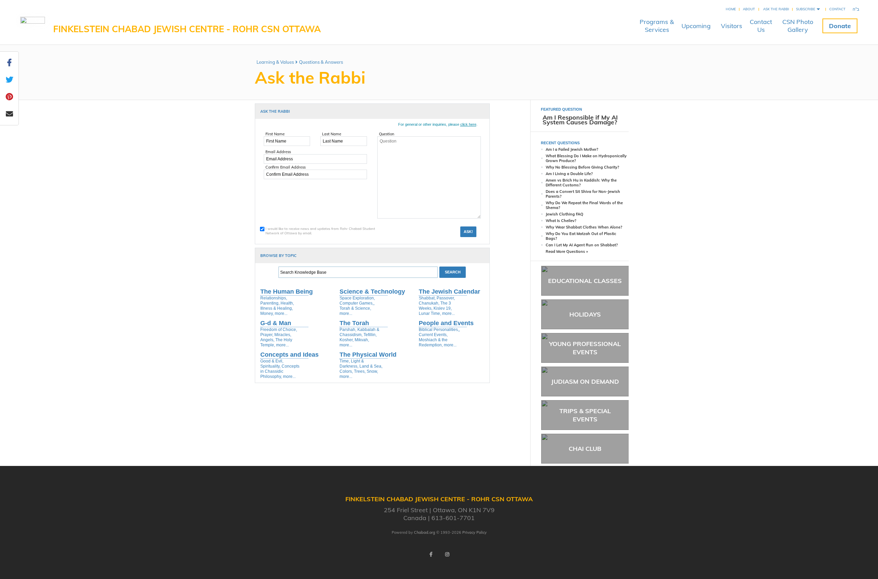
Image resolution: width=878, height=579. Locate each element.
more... (281, 313)
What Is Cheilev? (561, 220)
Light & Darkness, (352, 364)
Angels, (267, 339)
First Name (275, 134)
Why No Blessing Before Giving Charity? (582, 167)
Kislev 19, (443, 308)
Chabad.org (424, 532)
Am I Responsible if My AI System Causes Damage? (580, 119)
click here (468, 124)
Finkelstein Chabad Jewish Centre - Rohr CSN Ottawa (187, 29)
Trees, (360, 371)
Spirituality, (270, 366)
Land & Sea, (370, 366)
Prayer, (266, 334)
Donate (840, 26)
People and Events (446, 323)
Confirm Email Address (285, 167)
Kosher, (347, 339)
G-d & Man (275, 323)
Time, (345, 361)
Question (386, 134)
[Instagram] (447, 554)
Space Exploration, (357, 298)
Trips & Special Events (585, 415)
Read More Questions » (567, 251)
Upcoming (696, 26)
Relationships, (273, 298)
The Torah (354, 323)
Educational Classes (585, 281)
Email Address (278, 151)
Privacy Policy (474, 532)
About (749, 9)
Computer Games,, (357, 303)
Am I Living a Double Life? (569, 173)
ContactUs (761, 26)
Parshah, (348, 329)
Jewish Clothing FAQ (564, 214)
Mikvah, (362, 339)
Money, (267, 313)
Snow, (372, 371)
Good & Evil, (271, 361)
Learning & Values (275, 62)
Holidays (585, 314)
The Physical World (368, 354)
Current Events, (433, 334)
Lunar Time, (430, 313)
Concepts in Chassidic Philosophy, (279, 371)
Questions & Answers (321, 62)
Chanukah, (429, 303)
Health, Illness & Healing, (277, 306)
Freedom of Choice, (278, 329)
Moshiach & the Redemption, (433, 342)
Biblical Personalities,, (439, 329)
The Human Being (286, 291)
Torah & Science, (355, 308)
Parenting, (270, 303)
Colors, (346, 371)
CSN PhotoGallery (797, 26)
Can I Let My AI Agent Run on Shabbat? (582, 245)
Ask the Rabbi (776, 9)
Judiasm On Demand (585, 381)
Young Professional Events (585, 348)
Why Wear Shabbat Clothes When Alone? (584, 227)
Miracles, (282, 334)
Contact (837, 9)
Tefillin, (370, 334)
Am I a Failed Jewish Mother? (572, 149)
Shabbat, (427, 298)
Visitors (731, 26)
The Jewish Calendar (449, 291)
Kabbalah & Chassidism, (359, 332)
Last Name (331, 134)
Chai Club (585, 449)
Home (731, 9)
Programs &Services (657, 26)
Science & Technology (372, 291)
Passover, (446, 298)
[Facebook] (430, 554)
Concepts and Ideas (289, 354)
